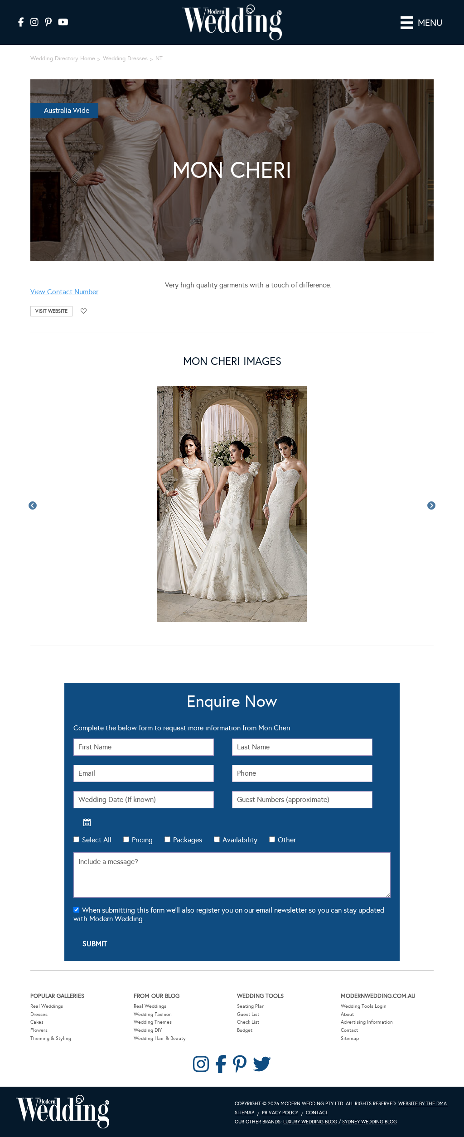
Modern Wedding (62, 1112)
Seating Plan (251, 1006)
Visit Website (51, 311)
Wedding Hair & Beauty (160, 1038)
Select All (96, 840)
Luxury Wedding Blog (310, 1122)
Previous (32, 505)
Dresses (39, 1014)
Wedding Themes (153, 1022)
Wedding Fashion (153, 1014)
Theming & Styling (50, 1038)
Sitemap (350, 1038)
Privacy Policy (280, 1113)
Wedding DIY (148, 1030)
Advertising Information (367, 1022)
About (347, 1014)
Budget (244, 1030)
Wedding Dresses (125, 58)
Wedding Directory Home (62, 58)
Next (431, 505)
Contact (349, 1030)
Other (287, 840)
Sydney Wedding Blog (369, 1122)
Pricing (142, 840)
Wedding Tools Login (364, 1006)
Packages (187, 840)
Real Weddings (46, 1006)
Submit (94, 943)
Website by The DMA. (423, 1104)
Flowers (39, 1030)
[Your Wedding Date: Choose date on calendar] (87, 822)
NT (159, 58)
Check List (248, 1022)
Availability (239, 840)
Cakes (37, 1022)
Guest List (248, 1014)
